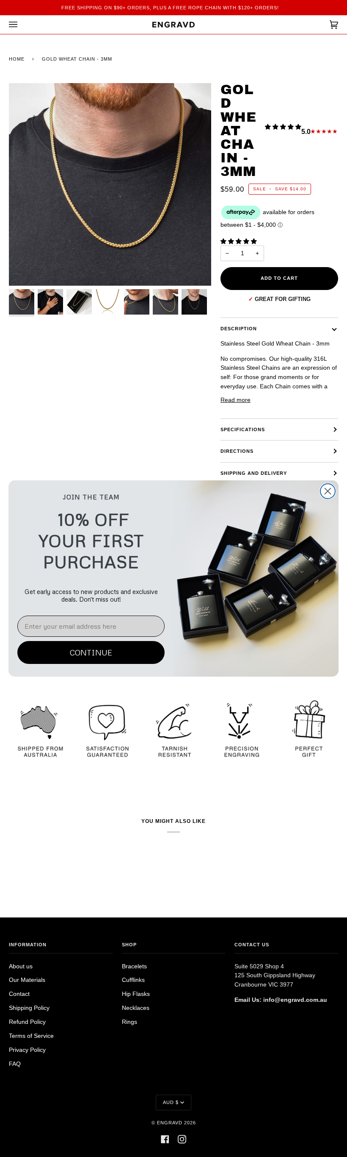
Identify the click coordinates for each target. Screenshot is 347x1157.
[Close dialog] (327, 491)
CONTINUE (91, 652)
